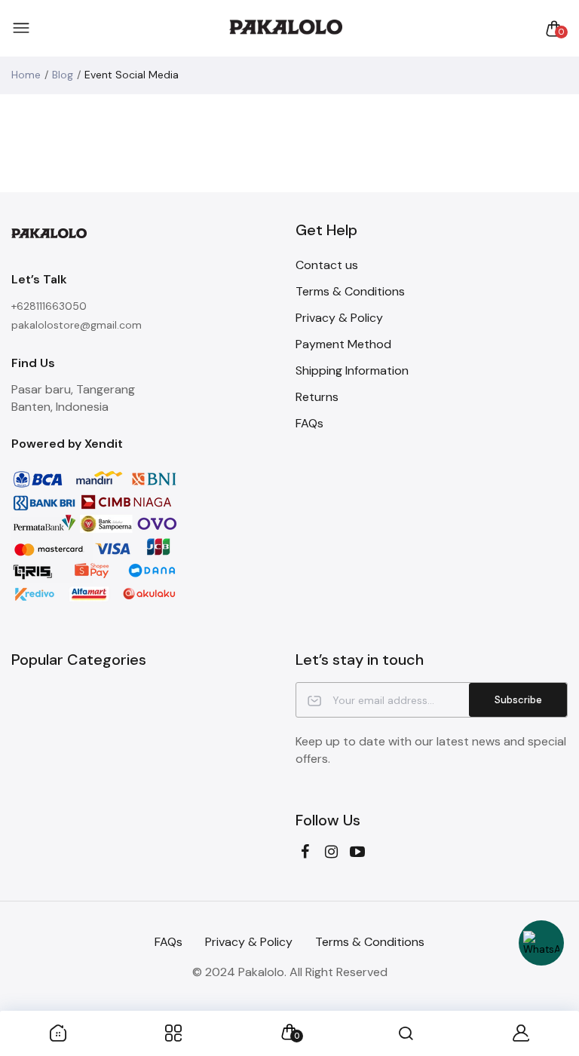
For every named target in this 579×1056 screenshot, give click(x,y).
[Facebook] (305, 852)
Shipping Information (352, 370)
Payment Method (343, 344)
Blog (62, 74)
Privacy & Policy (339, 318)
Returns (317, 397)
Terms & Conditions (350, 291)
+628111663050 (49, 306)
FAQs (309, 423)
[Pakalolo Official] (285, 28)
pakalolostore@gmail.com (76, 325)
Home (26, 74)
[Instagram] (331, 852)
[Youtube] (357, 852)
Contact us (327, 265)
